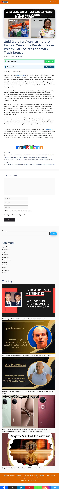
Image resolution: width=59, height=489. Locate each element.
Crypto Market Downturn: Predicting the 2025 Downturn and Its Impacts (24, 468)
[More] (41, 147)
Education (5, 257)
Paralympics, (49, 130)
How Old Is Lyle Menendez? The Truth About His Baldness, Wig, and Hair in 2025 (26, 355)
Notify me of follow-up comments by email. (18, 211)
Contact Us (26, 475)
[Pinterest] (27, 147)
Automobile (6, 249)
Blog (3, 252)
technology (5, 270)
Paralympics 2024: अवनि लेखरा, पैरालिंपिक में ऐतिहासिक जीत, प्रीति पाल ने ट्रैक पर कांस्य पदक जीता (30, 164)
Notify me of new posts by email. (15, 215)
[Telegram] (37, 147)
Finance (4, 262)
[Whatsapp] (31, 147)
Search (4, 231)
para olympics (35, 157)
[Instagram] (34, 147)
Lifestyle (4, 265)
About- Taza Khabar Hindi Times (12, 475)
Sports (8, 153)
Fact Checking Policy (23, 478)
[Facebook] (17, 147)
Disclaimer (41, 475)
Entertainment (6, 260)
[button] (50, 2)
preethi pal (44, 157)
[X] (21, 147)
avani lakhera (10, 155)
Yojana (4, 273)
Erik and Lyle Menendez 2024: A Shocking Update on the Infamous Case (24, 319)
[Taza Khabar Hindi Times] (4, 2)
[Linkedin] (24, 147)
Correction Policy (50, 475)
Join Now (50, 61)
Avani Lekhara (20, 75)
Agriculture (5, 247)
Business (5, 254)
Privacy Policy (33, 475)
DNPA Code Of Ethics (35, 478)
